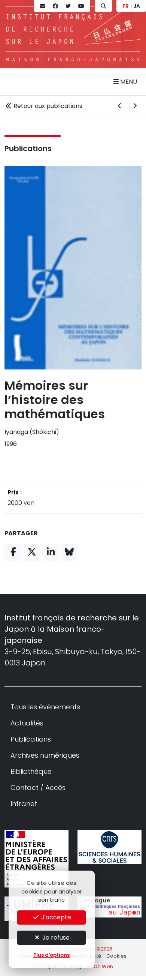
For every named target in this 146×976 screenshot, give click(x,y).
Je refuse (55, 937)
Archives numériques (44, 755)
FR (125, 6)
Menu (128, 81)
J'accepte (55, 917)
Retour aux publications (47, 106)
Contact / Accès (38, 787)
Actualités (26, 723)
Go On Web (99, 966)
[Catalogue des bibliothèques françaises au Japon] (109, 906)
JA (136, 6)
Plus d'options (51, 955)
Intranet (23, 803)
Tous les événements (45, 707)
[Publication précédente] (120, 106)
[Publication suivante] (135, 106)
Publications (28, 148)
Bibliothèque (31, 771)
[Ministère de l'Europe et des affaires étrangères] (36, 858)
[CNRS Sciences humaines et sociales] (109, 847)
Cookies (116, 955)
